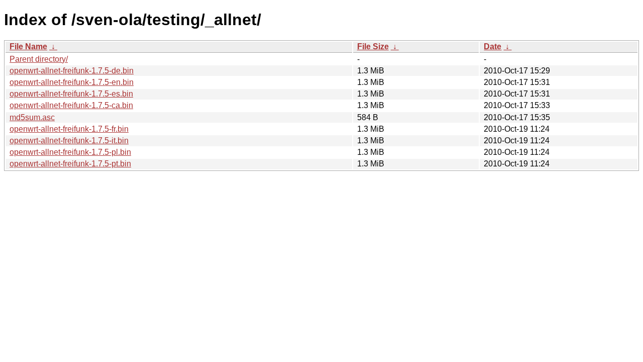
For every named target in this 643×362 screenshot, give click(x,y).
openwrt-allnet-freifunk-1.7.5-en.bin (72, 82)
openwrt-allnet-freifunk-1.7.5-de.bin (72, 70)
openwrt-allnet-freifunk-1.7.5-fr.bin (69, 129)
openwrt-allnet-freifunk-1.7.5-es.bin (71, 93)
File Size (373, 46)
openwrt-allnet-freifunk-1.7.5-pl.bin (70, 152)
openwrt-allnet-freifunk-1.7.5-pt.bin (70, 163)
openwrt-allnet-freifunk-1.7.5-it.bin (69, 140)
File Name (28, 46)
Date (492, 46)
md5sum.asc (32, 117)
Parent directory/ (39, 59)
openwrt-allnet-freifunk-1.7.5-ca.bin (71, 105)
